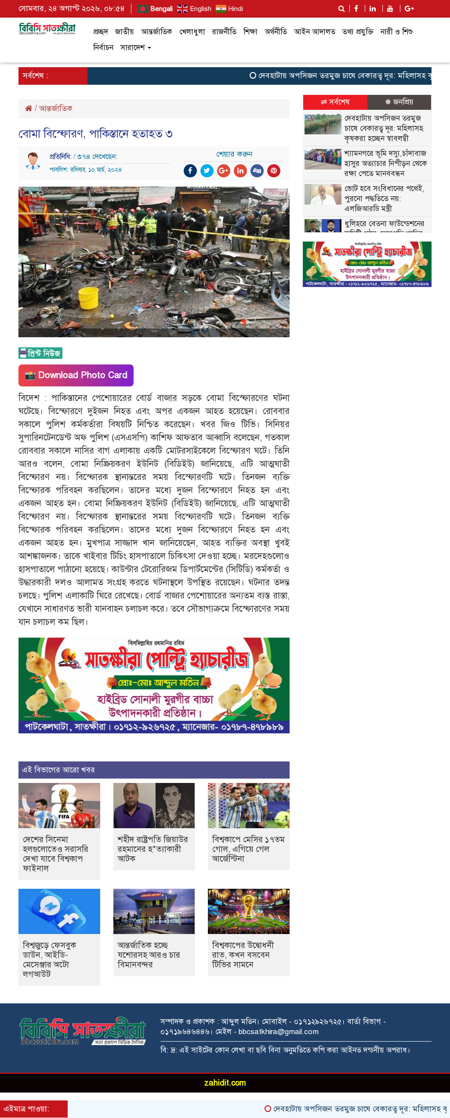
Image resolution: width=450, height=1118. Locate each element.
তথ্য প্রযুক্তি (358, 31)
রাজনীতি (224, 31)
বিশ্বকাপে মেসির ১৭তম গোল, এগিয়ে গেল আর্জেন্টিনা (248, 849)
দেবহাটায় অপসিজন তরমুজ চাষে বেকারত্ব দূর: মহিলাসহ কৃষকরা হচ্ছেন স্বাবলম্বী (384, 128)
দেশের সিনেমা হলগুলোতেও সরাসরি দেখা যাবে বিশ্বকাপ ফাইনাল (55, 853)
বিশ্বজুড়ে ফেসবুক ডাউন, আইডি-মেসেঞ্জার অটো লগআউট (49, 959)
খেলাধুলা (192, 31)
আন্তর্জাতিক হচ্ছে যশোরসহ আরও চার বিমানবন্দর (149, 955)
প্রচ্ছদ (100, 31)
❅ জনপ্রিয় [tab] (399, 102)
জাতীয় (124, 31)
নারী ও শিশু (397, 31)
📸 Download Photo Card (76, 375)
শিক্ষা (250, 31)
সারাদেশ (133, 47)
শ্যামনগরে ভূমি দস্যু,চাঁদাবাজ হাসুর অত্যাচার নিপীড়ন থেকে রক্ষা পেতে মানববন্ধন (386, 163)
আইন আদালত (314, 31)
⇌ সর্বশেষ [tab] (335, 102)
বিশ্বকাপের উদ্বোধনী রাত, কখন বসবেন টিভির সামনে (243, 955)
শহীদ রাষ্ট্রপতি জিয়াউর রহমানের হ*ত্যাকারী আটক (153, 849)
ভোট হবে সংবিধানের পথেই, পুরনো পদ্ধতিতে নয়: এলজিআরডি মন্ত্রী (385, 198)
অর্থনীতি (276, 31)
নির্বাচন (103, 47)
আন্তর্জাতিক (156, 31)
